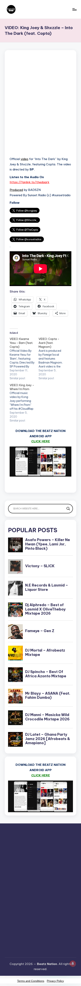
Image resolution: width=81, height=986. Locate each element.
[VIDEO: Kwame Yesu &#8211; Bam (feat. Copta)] (24, 358)
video (24, 159)
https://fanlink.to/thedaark (29, 182)
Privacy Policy (55, 980)
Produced (16, 190)
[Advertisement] (40, 108)
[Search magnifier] (68, 508)
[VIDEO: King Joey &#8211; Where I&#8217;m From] (24, 403)
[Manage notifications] (73, 963)
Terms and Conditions (30, 980)
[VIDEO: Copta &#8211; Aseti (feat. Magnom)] (53, 358)
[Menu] (74, 9)
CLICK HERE (40, 441)
